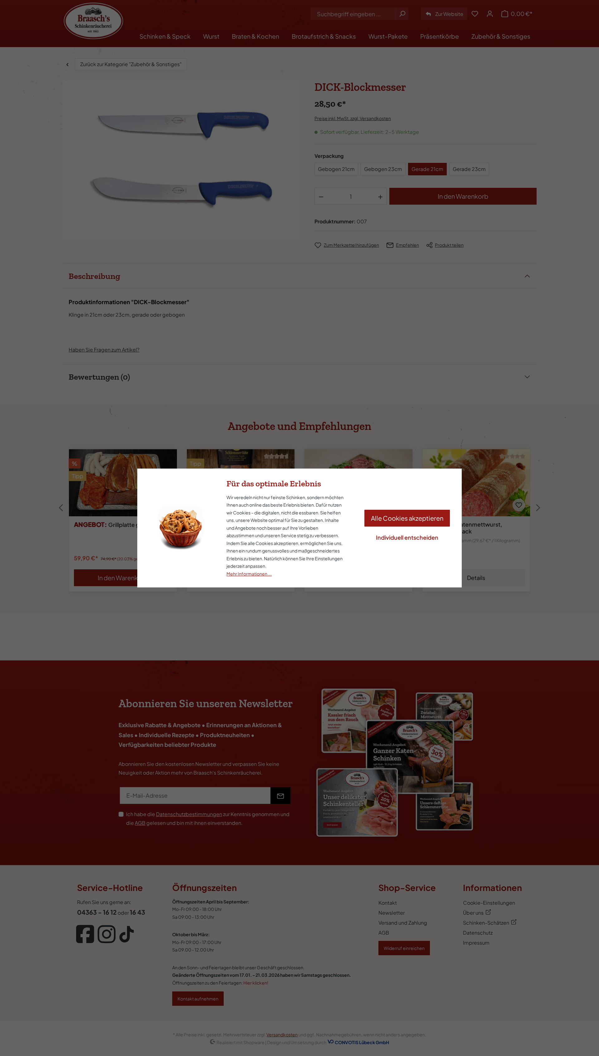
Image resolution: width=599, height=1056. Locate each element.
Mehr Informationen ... (249, 574)
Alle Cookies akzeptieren (407, 518)
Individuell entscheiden (407, 537)
